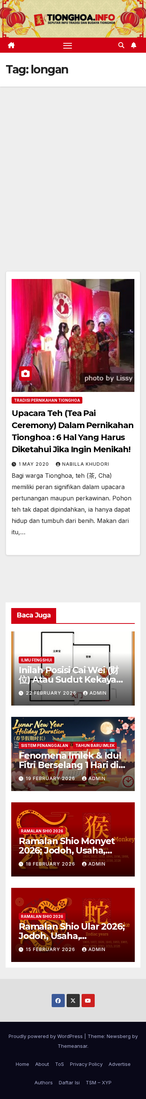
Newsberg (119, 1036)
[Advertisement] (73, 163)
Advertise (120, 1064)
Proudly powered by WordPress (46, 1036)
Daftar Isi (69, 1082)
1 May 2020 (35, 464)
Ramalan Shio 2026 (42, 831)
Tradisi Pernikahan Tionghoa (47, 400)
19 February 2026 (51, 778)
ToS (59, 1064)
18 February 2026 (51, 864)
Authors (43, 1082)
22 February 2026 (52, 693)
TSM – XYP (99, 1082)
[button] (121, 45)
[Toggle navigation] (68, 45)
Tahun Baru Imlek (95, 745)
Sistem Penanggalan (44, 745)
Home (22, 1064)
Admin (98, 693)
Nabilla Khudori (85, 464)
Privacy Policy (86, 1064)
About (42, 1064)
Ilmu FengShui (36, 660)
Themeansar (72, 1046)
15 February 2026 (51, 949)
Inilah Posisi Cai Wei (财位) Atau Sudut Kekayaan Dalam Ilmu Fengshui (73, 679)
